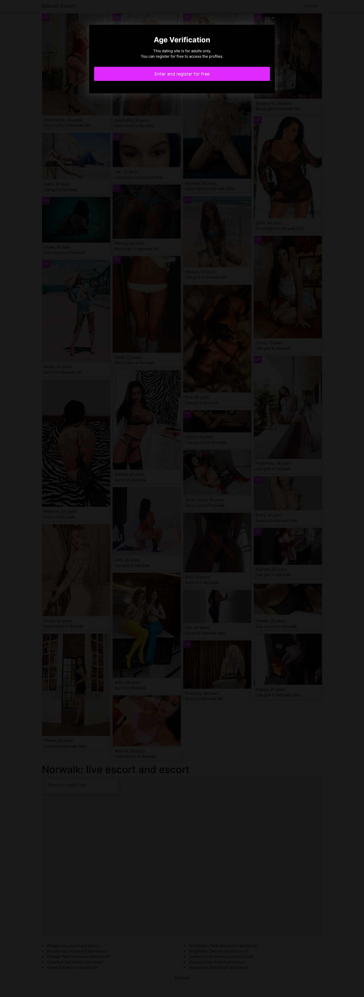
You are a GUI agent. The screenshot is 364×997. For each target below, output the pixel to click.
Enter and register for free (182, 73)
